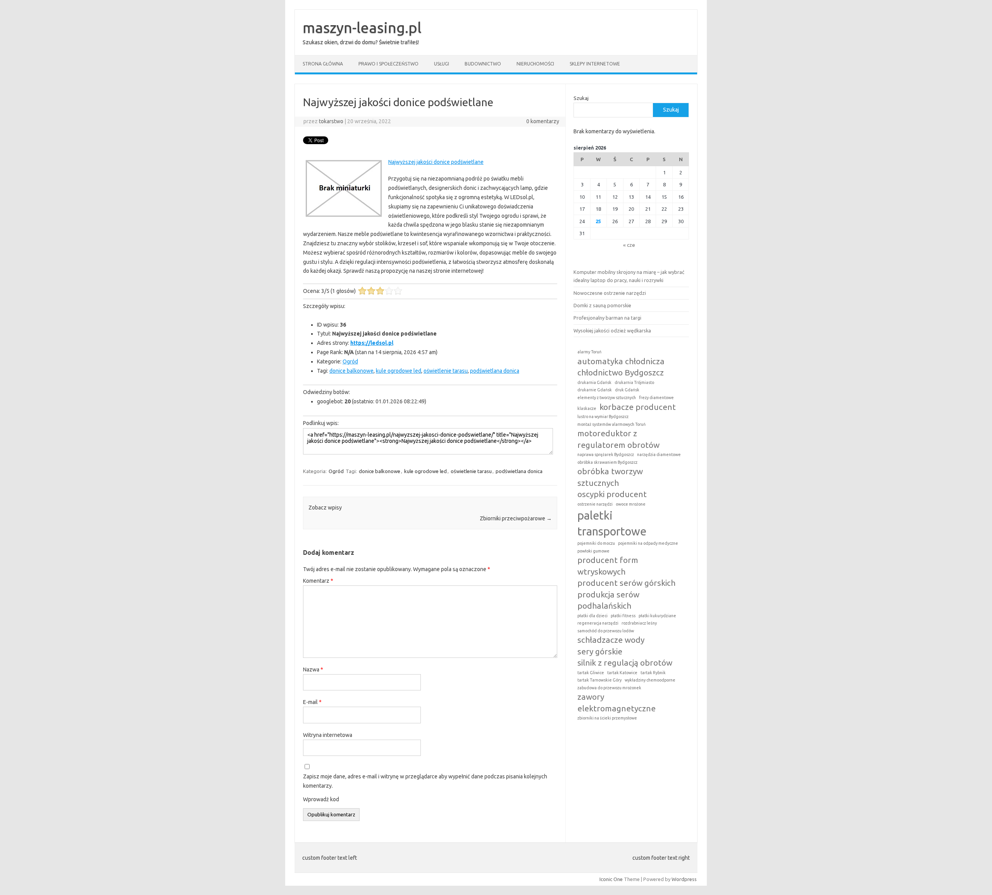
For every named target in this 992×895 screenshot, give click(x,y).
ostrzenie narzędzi (595, 504)
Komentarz (318, 581)
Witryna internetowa (327, 735)
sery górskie (599, 651)
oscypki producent (612, 494)
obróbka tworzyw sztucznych (610, 476)
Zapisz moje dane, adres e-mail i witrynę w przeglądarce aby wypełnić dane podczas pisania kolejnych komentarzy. (425, 781)
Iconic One (611, 879)
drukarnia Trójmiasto (634, 382)
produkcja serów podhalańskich (608, 600)
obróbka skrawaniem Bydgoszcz (607, 462)
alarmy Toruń (589, 351)
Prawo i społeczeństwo (388, 63)
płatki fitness (623, 615)
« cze (629, 245)
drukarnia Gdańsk (594, 382)
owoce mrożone (631, 504)
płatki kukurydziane (657, 615)
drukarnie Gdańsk (594, 389)
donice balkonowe (351, 371)
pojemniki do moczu (596, 543)
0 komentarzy (542, 121)
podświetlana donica (494, 371)
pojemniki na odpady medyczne (648, 543)
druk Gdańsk (627, 389)
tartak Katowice (622, 672)
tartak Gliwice (590, 672)
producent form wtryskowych (607, 565)
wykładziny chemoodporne (650, 680)
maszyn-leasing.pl (362, 27)
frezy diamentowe (656, 397)
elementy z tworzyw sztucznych (606, 397)
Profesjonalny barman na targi (607, 317)
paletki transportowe (611, 523)
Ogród (350, 361)
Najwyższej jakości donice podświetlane (436, 162)
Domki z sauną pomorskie (602, 305)
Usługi (441, 63)
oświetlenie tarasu (446, 371)
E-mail (312, 702)
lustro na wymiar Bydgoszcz (603, 416)
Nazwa (313, 669)
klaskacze (586, 408)
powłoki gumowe (593, 551)
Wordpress (684, 879)
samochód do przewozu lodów (605, 630)
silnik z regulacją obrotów (624, 662)
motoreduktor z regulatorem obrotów (618, 439)
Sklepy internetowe (595, 63)
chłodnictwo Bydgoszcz (620, 372)
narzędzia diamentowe (659, 454)
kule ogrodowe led (398, 371)
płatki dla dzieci (592, 615)
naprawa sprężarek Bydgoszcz (605, 454)
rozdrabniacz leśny (639, 623)
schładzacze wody (610, 639)
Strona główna (323, 63)
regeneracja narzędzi (597, 623)
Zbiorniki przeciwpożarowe (516, 518)
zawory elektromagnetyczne (616, 702)
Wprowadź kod (321, 799)
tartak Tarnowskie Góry (599, 680)
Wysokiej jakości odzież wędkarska (612, 330)
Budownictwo (483, 63)
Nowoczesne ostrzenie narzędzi (610, 293)
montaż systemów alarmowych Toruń (611, 424)
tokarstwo (331, 121)
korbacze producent (637, 406)
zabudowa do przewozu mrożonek (609, 687)
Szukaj (581, 98)
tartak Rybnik (653, 672)
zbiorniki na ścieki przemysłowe (607, 718)
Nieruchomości (535, 63)
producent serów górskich (626, 582)
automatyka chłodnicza (621, 361)
